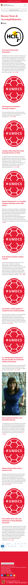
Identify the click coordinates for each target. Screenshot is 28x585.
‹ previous (8, 543)
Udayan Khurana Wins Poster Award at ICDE (12, 469)
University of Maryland (14, 1)
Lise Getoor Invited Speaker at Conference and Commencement (13, 310)
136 (25, 543)
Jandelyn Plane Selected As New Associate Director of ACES (13, 152)
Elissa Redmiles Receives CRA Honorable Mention (12, 419)
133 (15, 543)
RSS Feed (14, 575)
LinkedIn (11, 575)
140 (12, 546)
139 (9, 546)
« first (3, 543)
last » (3, 548)
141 (15, 546)
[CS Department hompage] (14, 581)
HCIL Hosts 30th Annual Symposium (10, 51)
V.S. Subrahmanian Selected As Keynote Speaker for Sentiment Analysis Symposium (13, 360)
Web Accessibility (4, 577)
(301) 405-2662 (9, 573)
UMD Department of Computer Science (11, 5)
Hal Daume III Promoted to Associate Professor (11, 107)
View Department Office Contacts (7, 563)
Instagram (8, 575)
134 (18, 543)
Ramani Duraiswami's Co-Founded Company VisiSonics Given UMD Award (14, 203)
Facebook (2, 575)
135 (22, 543)
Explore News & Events (14, 10)
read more (14, 72)
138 (6, 546)
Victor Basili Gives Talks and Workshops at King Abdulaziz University (12, 521)
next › (21, 546)
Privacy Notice (12, 577)
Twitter (5, 575)
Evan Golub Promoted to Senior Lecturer (13, 258)
